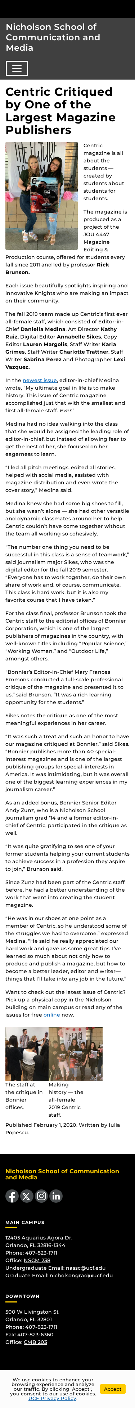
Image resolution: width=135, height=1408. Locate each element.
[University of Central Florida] (54, 8)
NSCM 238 (37, 1260)
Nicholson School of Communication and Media (53, 37)
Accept (113, 1389)
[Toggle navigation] (17, 68)
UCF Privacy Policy (52, 1398)
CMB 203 (35, 1342)
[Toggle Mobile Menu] (127, 8)
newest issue (40, 380)
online (52, 1015)
